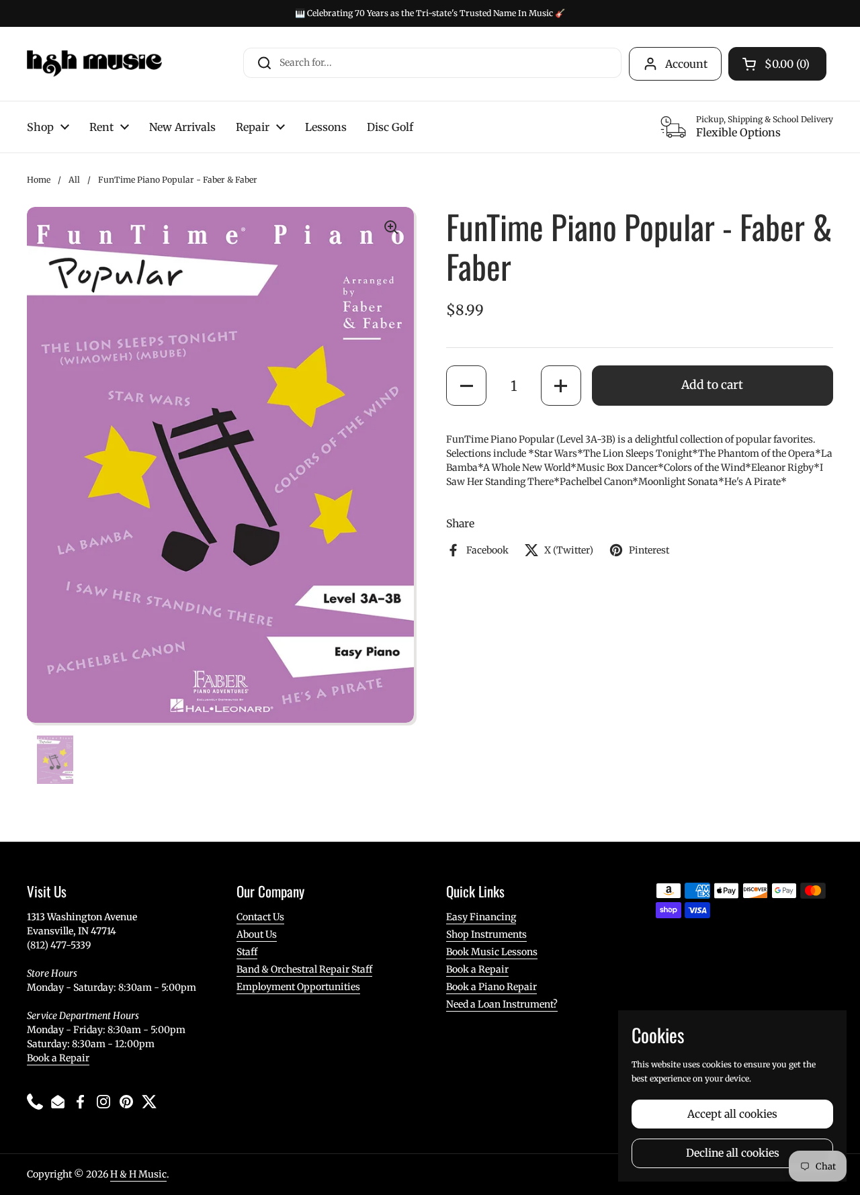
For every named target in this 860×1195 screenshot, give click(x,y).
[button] (466, 385)
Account (686, 64)
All (74, 180)
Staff (246, 952)
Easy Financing (481, 917)
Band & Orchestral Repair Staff (304, 969)
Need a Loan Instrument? (502, 1004)
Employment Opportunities (298, 987)
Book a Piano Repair (491, 987)
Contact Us (260, 917)
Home (38, 180)
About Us (256, 934)
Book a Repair (58, 1058)
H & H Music (138, 1174)
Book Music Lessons (492, 952)
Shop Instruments (486, 934)
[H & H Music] (94, 63)
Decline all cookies (732, 1153)
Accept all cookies (732, 1114)
